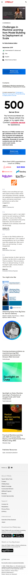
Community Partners (7, 489)
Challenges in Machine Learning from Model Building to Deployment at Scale (13, 94)
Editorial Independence (7, 572)
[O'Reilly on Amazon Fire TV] (7, 552)
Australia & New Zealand (9, 519)
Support (4, 501)
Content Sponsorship (8, 496)
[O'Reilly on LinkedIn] (9, 467)
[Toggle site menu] (2, 2)
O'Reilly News (5, 484)
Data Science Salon (11, 60)
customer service (17, 122)
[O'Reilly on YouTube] (11, 467)
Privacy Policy (5, 509)
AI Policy (4, 511)
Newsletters (5, 506)
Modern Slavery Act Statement (9, 574)
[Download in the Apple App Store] (7, 537)
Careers (4, 481)
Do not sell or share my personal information (13, 563)
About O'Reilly (6, 476)
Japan (3, 522)
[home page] (9, 2)
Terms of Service (6, 570)
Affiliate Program (6, 491)
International (6, 516)
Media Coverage (6, 486)
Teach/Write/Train (7, 479)
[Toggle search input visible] (26, 2)
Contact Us (5, 504)
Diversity (4, 493)
